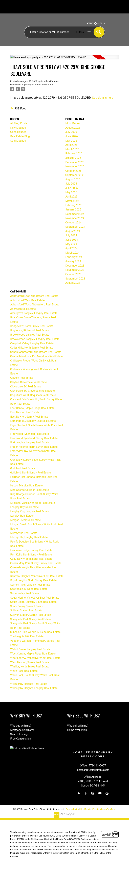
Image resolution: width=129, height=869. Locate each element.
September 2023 (75, 278)
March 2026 (72, 149)
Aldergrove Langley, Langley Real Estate (33, 313)
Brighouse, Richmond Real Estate (29, 330)
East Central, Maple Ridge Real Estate (32, 408)
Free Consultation (20, 738)
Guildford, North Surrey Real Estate (30, 472)
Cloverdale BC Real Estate (25, 386)
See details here (103, 97)
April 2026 (71, 144)
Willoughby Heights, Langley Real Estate (34, 688)
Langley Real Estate (22, 515)
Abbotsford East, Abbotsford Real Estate (34, 296)
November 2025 (74, 166)
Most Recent (72, 123)
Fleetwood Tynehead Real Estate (29, 433)
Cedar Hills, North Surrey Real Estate (31, 347)
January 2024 (73, 261)
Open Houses (18, 132)
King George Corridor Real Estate (36, 84)
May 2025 (71, 192)
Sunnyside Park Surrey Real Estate (30, 619)
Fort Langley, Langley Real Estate (29, 442)
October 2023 (73, 274)
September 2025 (75, 175)
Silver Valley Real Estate (24, 593)
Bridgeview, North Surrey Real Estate (31, 326)
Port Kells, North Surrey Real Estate (31, 554)
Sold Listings (18, 140)
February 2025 (73, 205)
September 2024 (75, 226)
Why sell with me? (78, 725)
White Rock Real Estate (24, 671)
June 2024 (71, 239)
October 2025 (73, 170)
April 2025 (71, 196)
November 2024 (74, 218)
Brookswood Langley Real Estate (29, 334)
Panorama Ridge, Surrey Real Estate (31, 550)
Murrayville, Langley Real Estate (29, 537)
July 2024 (71, 235)
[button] (78, 793)
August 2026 (72, 127)
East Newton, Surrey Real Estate (29, 416)
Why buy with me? (20, 725)
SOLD (102, 23)
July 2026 (71, 132)
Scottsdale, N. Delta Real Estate (29, 589)
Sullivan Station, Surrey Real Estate (30, 614)
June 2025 (71, 188)
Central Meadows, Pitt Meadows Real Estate (36, 356)
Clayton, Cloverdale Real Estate (28, 382)
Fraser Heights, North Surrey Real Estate (34, 446)
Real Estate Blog (20, 136)
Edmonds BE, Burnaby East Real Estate (33, 420)
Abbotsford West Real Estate (27, 300)
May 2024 (71, 244)
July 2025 (71, 183)
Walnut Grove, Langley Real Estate (30, 649)
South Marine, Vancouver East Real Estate (34, 597)
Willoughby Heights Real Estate (28, 683)
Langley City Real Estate (24, 507)
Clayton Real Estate (21, 377)
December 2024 (74, 214)
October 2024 (73, 222)
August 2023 (72, 282)
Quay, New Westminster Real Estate (31, 558)
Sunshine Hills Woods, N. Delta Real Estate (35, 632)
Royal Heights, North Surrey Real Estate (33, 580)
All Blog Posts (18, 123)
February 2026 (73, 153)
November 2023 (74, 269)
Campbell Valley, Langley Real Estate (32, 343)
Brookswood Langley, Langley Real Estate (34, 339)
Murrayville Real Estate (23, 533)
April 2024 (71, 248)
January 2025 (73, 209)
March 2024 (72, 252)
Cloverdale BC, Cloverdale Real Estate (32, 390)
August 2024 (72, 231)
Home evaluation (77, 730)
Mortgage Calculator (22, 730)
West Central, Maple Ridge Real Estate (33, 653)
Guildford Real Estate (22, 468)
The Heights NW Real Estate (27, 636)
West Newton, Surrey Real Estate (29, 662)
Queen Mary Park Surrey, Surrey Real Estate (35, 563)
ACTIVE (90, 23)
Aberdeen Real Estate (23, 308)
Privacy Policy (72, 809)
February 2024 (73, 257)
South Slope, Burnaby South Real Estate (33, 601)
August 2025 (72, 179)
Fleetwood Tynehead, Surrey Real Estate (34, 438)
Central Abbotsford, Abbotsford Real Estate (35, 352)
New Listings (18, 127)
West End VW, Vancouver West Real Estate (35, 658)
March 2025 (72, 201)
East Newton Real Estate (24, 412)
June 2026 (71, 136)
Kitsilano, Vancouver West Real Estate (32, 502)
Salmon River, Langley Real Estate (30, 584)
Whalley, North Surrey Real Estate (29, 666)
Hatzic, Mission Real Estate (26, 485)
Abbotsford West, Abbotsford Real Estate (34, 304)
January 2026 (73, 157)
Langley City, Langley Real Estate (29, 511)
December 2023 (74, 265)
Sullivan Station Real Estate (26, 610)
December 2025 (74, 162)
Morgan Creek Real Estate (25, 520)
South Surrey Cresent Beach (26, 606)
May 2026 (71, 140)
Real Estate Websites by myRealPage (98, 809)
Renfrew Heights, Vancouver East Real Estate (36, 576)
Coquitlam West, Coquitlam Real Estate (33, 395)
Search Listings (19, 734)
